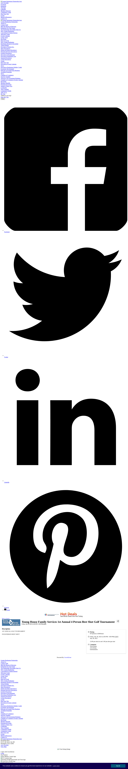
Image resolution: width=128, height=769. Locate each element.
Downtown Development (8, 55)
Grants (2, 61)
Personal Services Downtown (9, 51)
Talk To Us (4, 92)
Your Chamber (5, 89)
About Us (3, 23)
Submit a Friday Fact (6, 86)
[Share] (118, 621)
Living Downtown (6, 59)
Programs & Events (6, 84)
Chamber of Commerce (7, 75)
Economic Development (7, 69)
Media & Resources (6, 17)
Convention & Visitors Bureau (9, 33)
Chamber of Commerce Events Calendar (12, 80)
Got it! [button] (118, 766)
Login (2, 753)
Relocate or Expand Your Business (10, 70)
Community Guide (6, 12)
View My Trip (5, 97)
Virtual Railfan (5, 45)
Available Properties (6, 72)
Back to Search (5, 618)
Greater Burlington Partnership (9, 22)
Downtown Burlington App (8, 56)
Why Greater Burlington (7, 31)
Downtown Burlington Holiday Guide (11, 67)
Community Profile (6, 91)
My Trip (3, 94)
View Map (4, 746)
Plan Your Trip (5, 14)
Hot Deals (3, 39)
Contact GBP (4, 25)
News (2, 66)
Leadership (4, 88)
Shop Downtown (5, 48)
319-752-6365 (5, 3)
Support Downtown (6, 58)
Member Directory (6, 11)
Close (2, 99)
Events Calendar (5, 36)
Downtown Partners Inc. (7, 47)
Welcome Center (5, 34)
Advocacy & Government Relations (10, 78)
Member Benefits (5, 83)
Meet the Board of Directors (8, 26)
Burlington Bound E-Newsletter (9, 44)
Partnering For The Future (8, 28)
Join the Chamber (5, 77)
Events (2, 15)
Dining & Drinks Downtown (9, 50)
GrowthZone (67, 657)
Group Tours (4, 37)
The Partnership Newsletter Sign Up (11, 29)
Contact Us (4, 18)
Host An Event (5, 40)
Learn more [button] (56, 766)
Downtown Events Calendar (8, 64)
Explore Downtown (6, 53)
